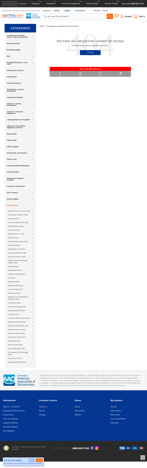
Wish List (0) (115, 415)
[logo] (13, 16)
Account (113, 407)
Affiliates (78, 415)
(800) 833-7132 (80, 448)
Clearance (97, 10)
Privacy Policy (8, 415)
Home (42, 26)
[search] (110, 16)
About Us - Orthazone (11, 407)
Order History (115, 411)
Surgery (67, 10)
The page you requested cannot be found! (63, 26)
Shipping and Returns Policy (14, 411)
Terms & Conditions (10, 419)
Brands (105, 10)
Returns (42, 411)
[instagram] (97, 448)
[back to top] (142, 457)
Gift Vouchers (80, 411)
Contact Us (43, 407)
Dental (56, 10)
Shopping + (36, 2)
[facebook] (92, 448)
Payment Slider (93, 2)
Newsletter (114, 423)
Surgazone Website (10, 423)
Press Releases (8, 431)
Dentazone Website (10, 427)
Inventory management (71, 2)
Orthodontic (80, 10)
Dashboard (52, 2)
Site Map (42, 415)
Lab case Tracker (112, 2)
